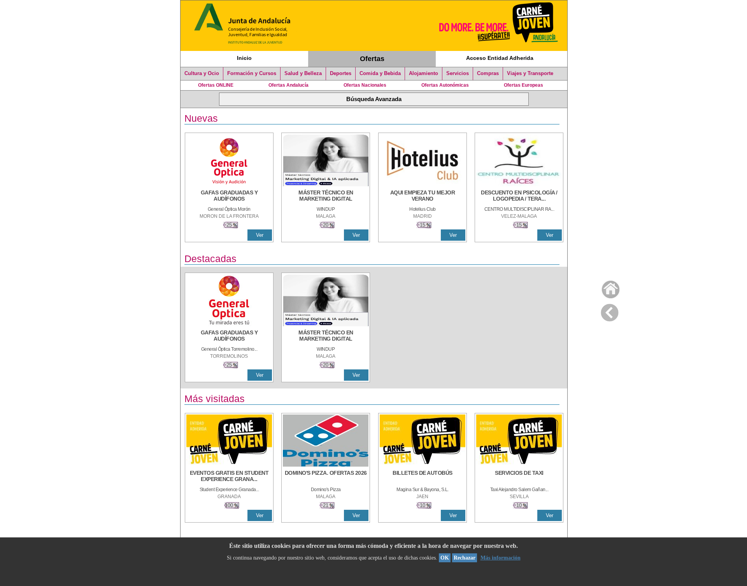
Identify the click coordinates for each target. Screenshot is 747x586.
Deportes (340, 73)
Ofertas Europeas (523, 85)
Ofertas (372, 59)
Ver (259, 235)
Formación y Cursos (251, 73)
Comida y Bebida (380, 73)
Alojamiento (423, 73)
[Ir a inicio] (605, 287)
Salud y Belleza (303, 73)
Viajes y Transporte (530, 73)
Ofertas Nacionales (365, 85)
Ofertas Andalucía (288, 85)
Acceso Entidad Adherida (499, 58)
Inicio (244, 58)
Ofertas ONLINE (215, 85)
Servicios (457, 73)
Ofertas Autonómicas (445, 85)
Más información (500, 558)
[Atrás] (610, 311)
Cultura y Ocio (201, 73)
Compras (488, 73)
